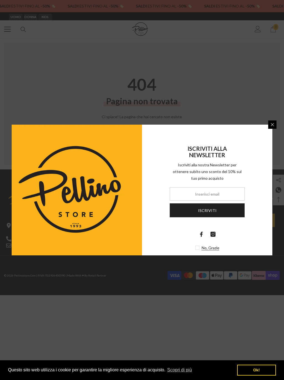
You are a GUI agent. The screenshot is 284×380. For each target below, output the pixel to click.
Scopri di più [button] (179, 369)
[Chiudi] (272, 124)
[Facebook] (201, 234)
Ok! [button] (256, 370)
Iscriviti (207, 210)
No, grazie (210, 247)
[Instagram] (213, 234)
